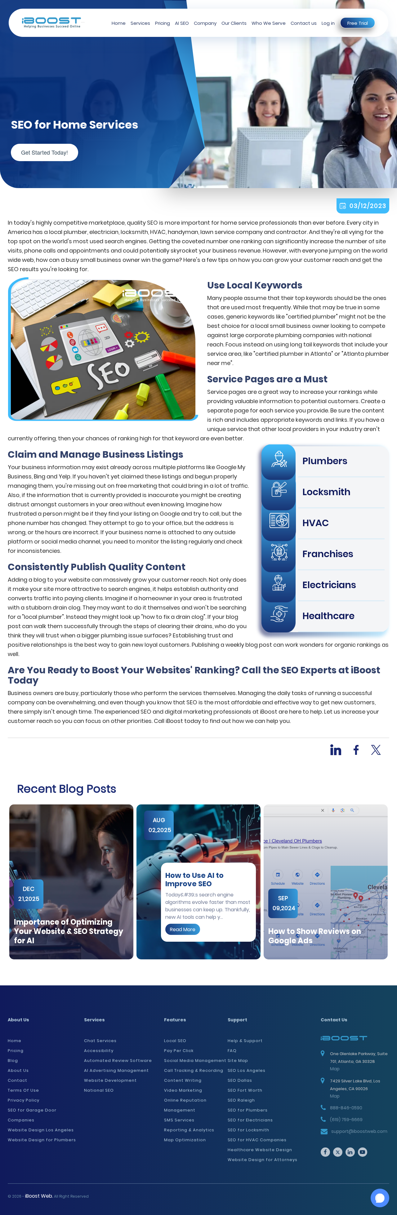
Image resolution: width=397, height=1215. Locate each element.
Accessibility (99, 1051)
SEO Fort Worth (245, 1090)
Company (205, 23)
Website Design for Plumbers (42, 1140)
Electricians (329, 585)
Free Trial (357, 23)
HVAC (315, 523)
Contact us (304, 23)
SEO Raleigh (241, 1100)
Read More (182, 929)
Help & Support (245, 1041)
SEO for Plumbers (248, 1110)
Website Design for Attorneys (262, 1160)
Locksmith (326, 492)
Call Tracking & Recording (193, 1070)
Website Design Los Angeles (41, 1130)
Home (119, 23)
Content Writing (183, 1080)
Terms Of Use (23, 1090)
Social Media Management (195, 1060)
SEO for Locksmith (248, 1130)
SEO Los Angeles (246, 1070)
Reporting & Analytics (189, 1130)
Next (394, 882)
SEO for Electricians (250, 1120)
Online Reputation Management (185, 1105)
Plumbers (324, 461)
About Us (18, 1070)
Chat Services (100, 1041)
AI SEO (182, 23)
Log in (328, 23)
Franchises (327, 554)
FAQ (232, 1051)
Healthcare (328, 616)
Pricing (162, 23)
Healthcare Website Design (260, 1150)
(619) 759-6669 (346, 1119)
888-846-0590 (346, 1108)
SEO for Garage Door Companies (32, 1115)
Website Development (110, 1080)
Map (335, 1069)
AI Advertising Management (116, 1070)
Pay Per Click (179, 1051)
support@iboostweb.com (359, 1131)
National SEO (99, 1090)
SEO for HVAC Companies (257, 1140)
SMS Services (179, 1120)
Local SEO (175, 1041)
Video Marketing (183, 1090)
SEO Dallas (240, 1080)
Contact (17, 1080)
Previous (3, 882)
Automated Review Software (118, 1060)
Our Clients (234, 23)
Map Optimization (185, 1140)
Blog (13, 1060)
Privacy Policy (23, 1100)
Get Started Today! (44, 152)
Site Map (238, 1060)
